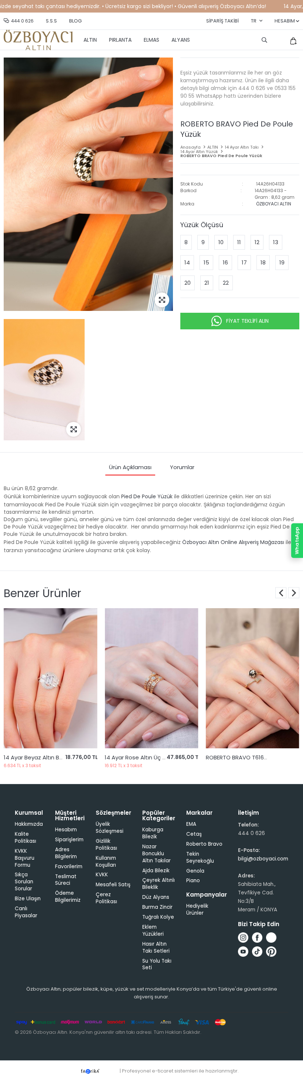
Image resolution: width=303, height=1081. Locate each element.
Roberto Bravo (204, 844)
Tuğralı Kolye (158, 917)
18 (263, 262)
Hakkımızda (29, 824)
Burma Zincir (157, 907)
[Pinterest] (271, 951)
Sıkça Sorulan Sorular (24, 881)
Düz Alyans (155, 897)
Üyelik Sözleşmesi (109, 828)
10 (221, 242)
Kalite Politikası (25, 838)
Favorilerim (68, 866)
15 (206, 262)
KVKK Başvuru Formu (24, 858)
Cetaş (194, 834)
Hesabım (66, 829)
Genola (195, 870)
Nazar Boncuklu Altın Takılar (156, 853)
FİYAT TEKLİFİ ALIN (247, 321)
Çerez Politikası (106, 898)
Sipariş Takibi (222, 20)
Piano (193, 880)
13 (275, 242)
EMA (191, 824)
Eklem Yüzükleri (153, 931)
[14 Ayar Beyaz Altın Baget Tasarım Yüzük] (252, 678)
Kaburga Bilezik (152, 833)
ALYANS (180, 40)
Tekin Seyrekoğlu (200, 857)
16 (225, 262)
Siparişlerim (69, 839)
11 (239, 242)
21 (206, 283)
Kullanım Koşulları (106, 862)
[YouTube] (243, 951)
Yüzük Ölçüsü (201, 224)
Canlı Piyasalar (26, 912)
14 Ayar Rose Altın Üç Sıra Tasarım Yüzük (58, 757)
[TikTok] (257, 951)
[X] (271, 937)
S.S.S (51, 20)
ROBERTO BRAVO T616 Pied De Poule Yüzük (161, 757)
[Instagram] (243, 937)
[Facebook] (257, 937)
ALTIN (90, 40)
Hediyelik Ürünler (197, 909)
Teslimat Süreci (65, 880)
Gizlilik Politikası (106, 845)
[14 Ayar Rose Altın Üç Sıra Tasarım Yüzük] (50, 678)
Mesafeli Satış (113, 884)
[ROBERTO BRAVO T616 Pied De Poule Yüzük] (151, 678)
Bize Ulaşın (28, 898)
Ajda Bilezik (156, 870)
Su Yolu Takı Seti (156, 964)
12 (257, 242)
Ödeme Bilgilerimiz (68, 897)
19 (282, 262)
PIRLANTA (120, 40)
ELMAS (151, 40)
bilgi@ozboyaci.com (263, 858)
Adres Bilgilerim (66, 853)
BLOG (75, 20)
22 (226, 283)
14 (187, 262)
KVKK (102, 874)
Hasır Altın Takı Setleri (156, 947)
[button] (293, 592)
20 (187, 283)
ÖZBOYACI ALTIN (273, 204)
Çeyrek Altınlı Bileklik (158, 884)
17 (244, 262)
